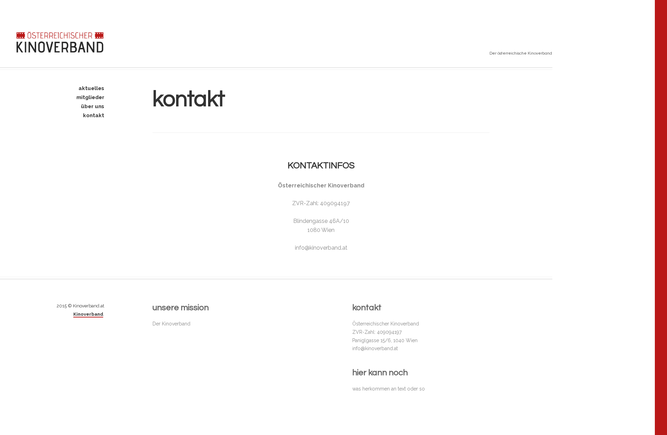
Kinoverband (88, 314)
